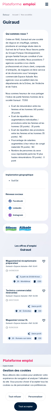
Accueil (15, 15)
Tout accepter (25, 406)
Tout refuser (14, 396)
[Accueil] (19, 4)
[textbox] (25, 100)
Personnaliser (35, 396)
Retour (6, 15)
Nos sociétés (26, 15)
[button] (24, 271)
